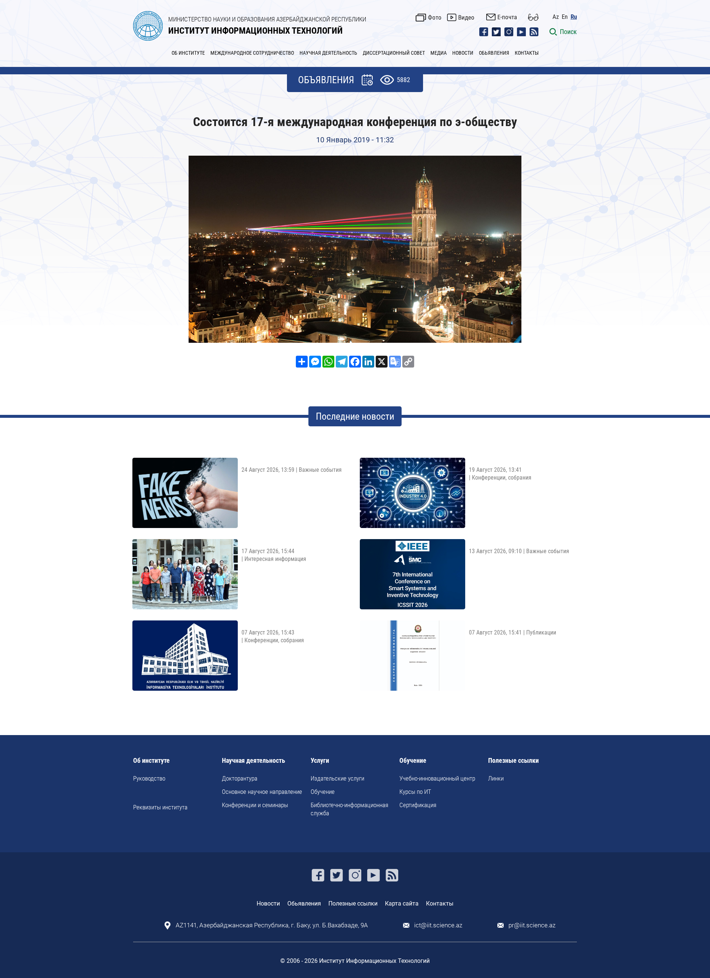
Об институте (151, 760)
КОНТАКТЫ (527, 53)
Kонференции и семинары (255, 805)
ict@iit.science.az (438, 925)
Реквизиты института (160, 807)
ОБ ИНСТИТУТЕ (188, 53)
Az (555, 17)
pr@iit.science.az (531, 925)
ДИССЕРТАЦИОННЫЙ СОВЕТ (394, 53)
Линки (496, 778)
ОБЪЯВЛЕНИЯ (326, 80)
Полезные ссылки (513, 760)
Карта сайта (402, 903)
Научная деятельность (253, 760)
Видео (466, 17)
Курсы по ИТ (415, 791)
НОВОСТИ (462, 53)
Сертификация (417, 805)
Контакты (439, 903)
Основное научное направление (262, 791)
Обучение (323, 791)
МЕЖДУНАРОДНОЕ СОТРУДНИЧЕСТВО (252, 53)
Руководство (149, 778)
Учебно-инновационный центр (437, 778)
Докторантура (239, 778)
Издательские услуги (337, 778)
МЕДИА (438, 53)
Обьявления (304, 903)
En (565, 17)
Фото (435, 17)
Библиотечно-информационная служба (349, 809)
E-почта (507, 17)
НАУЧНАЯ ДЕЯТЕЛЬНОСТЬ (328, 53)
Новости (268, 903)
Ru (574, 17)
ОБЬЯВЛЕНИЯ (494, 53)
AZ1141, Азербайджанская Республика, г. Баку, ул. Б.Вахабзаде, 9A (272, 925)
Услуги (320, 760)
